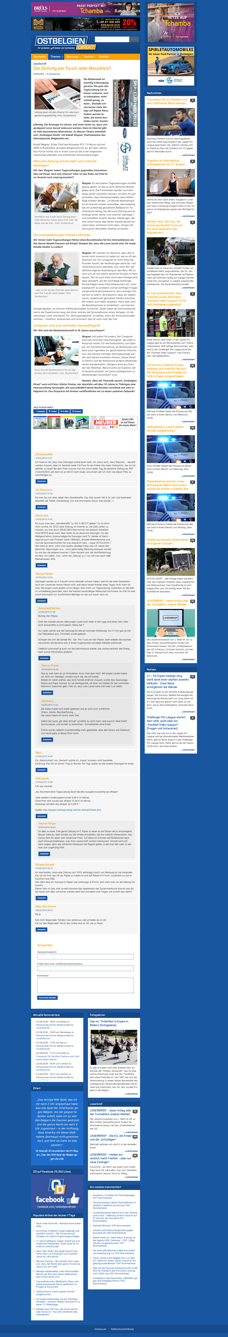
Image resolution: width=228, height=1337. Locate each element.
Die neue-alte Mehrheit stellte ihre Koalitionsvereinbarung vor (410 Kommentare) (114, 1252)
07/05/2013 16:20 (46, 827)
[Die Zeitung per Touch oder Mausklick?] (57, 93)
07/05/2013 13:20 (44, 577)
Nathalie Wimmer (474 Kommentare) (112, 1225)
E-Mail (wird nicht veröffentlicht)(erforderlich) (60, 963)
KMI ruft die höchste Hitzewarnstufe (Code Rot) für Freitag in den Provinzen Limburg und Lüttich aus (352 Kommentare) (115, 1271)
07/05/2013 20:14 (44, 868)
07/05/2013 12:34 (44, 493)
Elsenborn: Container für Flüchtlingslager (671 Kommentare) (114, 1196)
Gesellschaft (40, 64)
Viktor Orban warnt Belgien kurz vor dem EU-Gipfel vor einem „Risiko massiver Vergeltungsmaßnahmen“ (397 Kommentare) (114, 1261)
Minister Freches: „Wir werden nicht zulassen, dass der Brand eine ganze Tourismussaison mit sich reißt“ (58, 1264)
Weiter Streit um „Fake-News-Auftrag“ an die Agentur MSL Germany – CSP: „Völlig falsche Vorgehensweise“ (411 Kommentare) (114, 1241)
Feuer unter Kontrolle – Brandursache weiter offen (58, 1224)
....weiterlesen (130, 1094)
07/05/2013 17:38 (46, 612)
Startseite (40, 56)
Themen (56, 56)
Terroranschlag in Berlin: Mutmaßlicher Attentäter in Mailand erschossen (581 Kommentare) (114, 1205)
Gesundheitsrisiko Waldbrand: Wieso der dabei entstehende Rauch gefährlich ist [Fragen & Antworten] (57, 1284)
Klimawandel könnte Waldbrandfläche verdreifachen (55, 1026)
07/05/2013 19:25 (49, 669)
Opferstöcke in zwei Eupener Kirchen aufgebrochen (55, 1293)
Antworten (41, 481)
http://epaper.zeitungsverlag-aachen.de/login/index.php (72, 809)
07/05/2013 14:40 (44, 756)
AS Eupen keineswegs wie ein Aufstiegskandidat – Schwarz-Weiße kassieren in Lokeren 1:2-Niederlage (58, 1302)
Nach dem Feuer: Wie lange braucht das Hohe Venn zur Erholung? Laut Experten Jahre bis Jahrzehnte (57, 1254)
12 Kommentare (53, 74)
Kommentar (43, 975)
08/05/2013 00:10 (44, 910)
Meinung (72, 56)
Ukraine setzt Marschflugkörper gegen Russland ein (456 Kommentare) (113, 1231)
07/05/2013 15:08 (44, 782)
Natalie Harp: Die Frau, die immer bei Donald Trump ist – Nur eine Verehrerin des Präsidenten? (57, 1312)
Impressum (100, 1329)
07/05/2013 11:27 (44, 458)
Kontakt (104, 56)
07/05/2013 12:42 (44, 519)
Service (88, 56)
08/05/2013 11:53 (49, 705)
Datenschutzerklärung (122, 1329)
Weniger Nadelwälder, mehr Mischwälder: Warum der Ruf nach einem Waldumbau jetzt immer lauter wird (57, 1274)
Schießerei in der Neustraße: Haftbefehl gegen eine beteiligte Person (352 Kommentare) (115, 1281)
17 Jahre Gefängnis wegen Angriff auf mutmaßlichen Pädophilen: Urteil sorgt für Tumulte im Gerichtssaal (58, 1244)
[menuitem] (39, 57)
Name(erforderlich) (46, 952)
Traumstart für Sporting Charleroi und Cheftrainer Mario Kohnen (58, 1058)
